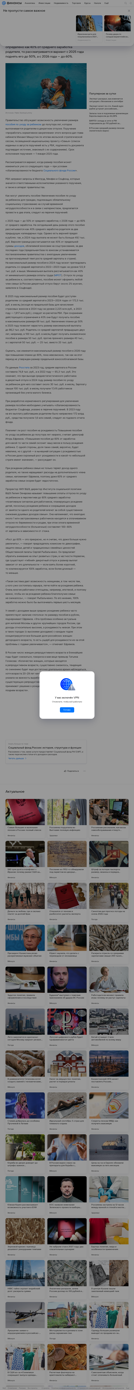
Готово (67, 710)
